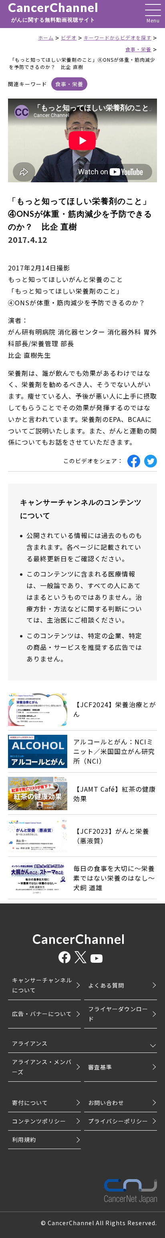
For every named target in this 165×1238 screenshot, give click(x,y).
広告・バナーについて (42, 1014)
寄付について (30, 1103)
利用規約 (24, 1139)
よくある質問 (106, 985)
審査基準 (100, 1067)
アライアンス (30, 1043)
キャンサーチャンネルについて (42, 985)
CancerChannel (53, 12)
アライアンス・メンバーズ (42, 1067)
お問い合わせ (106, 1103)
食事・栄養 (69, 84)
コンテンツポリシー (39, 1121)
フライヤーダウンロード (118, 1014)
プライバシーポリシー (118, 1121)
